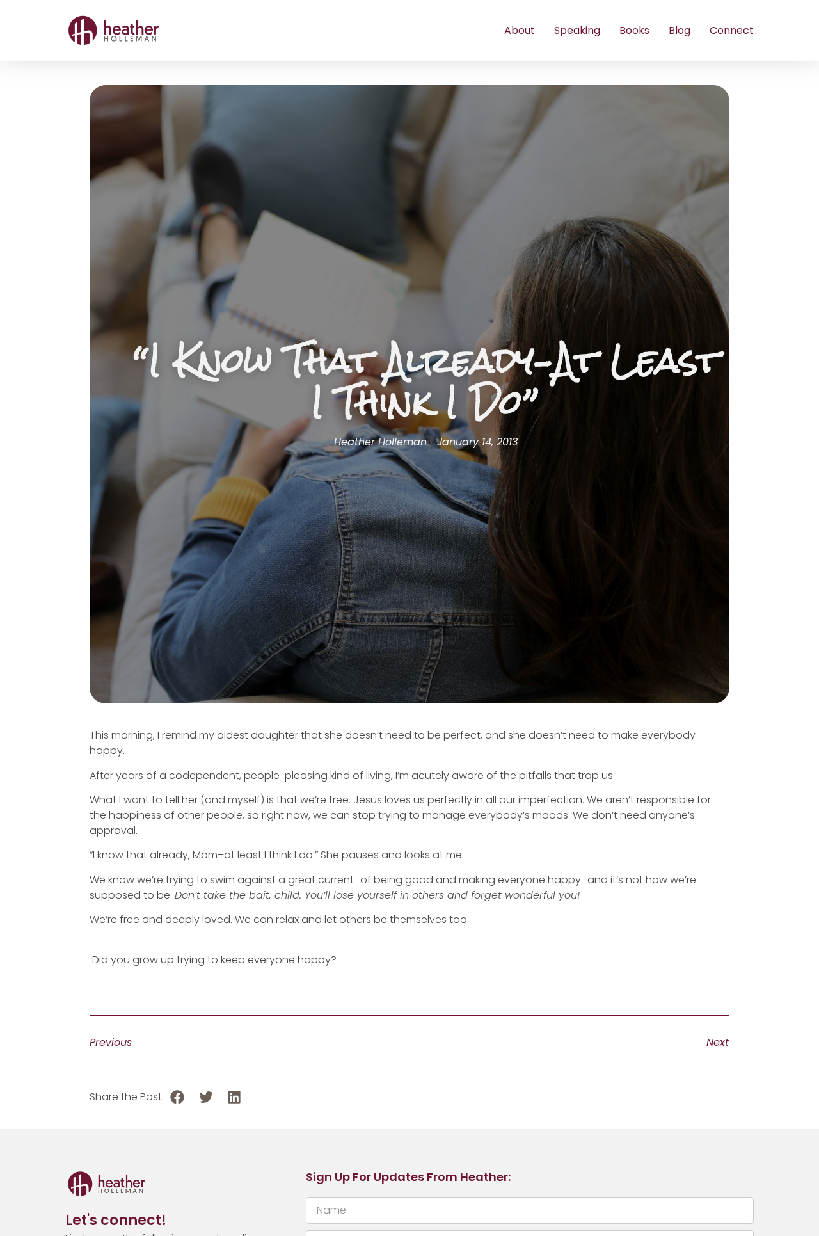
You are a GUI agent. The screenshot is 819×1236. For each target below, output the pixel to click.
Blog (679, 30)
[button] (177, 1096)
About (519, 30)
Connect (732, 30)
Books (634, 30)
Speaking (577, 30)
